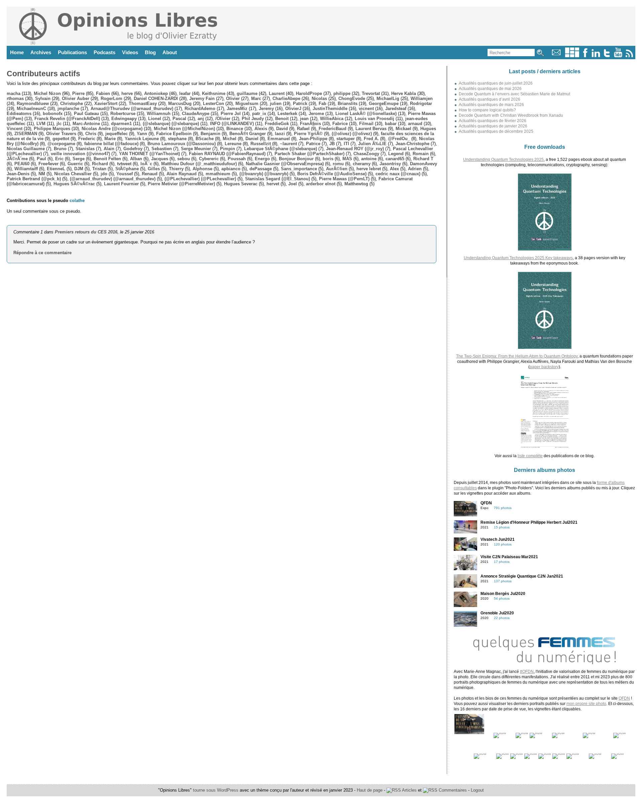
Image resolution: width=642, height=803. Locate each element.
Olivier (233, 98)
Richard (100, 163)
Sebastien (161, 148)
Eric (59, 158)
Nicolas (319, 98)
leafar (185, 93)
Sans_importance (299, 168)
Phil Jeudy (253, 118)
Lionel (154, 118)
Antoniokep (156, 93)
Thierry (176, 168)
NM (41, 173)
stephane (177, 138)
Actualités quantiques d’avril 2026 (489, 99)
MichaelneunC (31, 108)
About (170, 52)
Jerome (316, 113)
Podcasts (104, 52)
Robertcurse (122, 113)
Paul (41, 158)
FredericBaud (332, 128)
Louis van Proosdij (374, 118)
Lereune (233, 143)
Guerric (75, 163)
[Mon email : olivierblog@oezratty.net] (556, 55)
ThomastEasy (143, 103)
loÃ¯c (146, 163)
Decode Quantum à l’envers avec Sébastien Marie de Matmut (514, 94)
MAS (347, 158)
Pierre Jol (231, 113)
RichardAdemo (200, 108)
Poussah (237, 158)
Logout (477, 790)
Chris (90, 133)
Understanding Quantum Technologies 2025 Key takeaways (518, 258)
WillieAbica (331, 118)
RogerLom (111, 98)
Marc (256, 98)
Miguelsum (246, 103)
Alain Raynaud (182, 173)
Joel (292, 183)
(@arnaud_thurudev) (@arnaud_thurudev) (112, 178)
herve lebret (368, 168)
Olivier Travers (61, 133)
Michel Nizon (47, 93)
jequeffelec (116, 133)
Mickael (403, 128)
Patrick (300, 103)
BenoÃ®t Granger (247, 133)
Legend (396, 153)
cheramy (361, 163)
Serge (79, 158)
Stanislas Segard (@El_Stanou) (277, 178)
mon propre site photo (586, 704)
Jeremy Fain (202, 98)
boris (328, 158)
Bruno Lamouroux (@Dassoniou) (181, 143)
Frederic (86, 138)
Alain (109, 148)
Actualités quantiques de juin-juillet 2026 (496, 83)
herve (127, 93)
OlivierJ (293, 108)
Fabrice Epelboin (174, 133)
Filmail (366, 123)
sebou (183, 158)
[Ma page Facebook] (585, 55)
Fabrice (340, 123)
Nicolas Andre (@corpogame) (112, 128)
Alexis (260, 128)
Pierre (78, 93)
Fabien (103, 93)
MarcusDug (180, 103)
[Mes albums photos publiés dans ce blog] (572, 55)
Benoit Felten (107, 158)
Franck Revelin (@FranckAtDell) (67, 118)
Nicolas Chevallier (73, 173)
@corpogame (61, 143)
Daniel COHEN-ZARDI (156, 98)
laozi (280, 133)
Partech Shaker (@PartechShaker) (309, 153)
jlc (59, 123)
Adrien (415, 168)
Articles (409, 790)
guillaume (247, 93)
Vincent (14, 128)
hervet (272, 183)
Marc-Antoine (86, 123)
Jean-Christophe (412, 143)
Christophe (71, 103)
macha (13, 93)
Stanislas (85, 148)
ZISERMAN (25, 133)
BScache (205, 138)
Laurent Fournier (121, 183)
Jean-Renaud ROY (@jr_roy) (355, 148)
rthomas (15, 98)
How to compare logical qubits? (487, 110)
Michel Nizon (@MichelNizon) (184, 128)
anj (201, 118)
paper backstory (544, 367)
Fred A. (371, 138)
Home (17, 52)
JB (332, 143)
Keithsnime (213, 93)
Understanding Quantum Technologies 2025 (503, 160)
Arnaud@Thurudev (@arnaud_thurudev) (132, 108)
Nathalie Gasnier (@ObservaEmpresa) (285, 163)
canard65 (395, 158)
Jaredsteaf (395, 108)
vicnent (366, 108)
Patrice (313, 143)
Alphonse (202, 168)
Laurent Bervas (371, 128)
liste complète (530, 456)
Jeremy (266, 108)
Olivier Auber (75, 98)
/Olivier (222, 118)
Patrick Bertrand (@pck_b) (34, 178)
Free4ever (48, 163)
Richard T (423, 158)
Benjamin (210, 133)
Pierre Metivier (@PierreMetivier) (181, 183)
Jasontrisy (390, 163)
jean (304, 118)
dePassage (260, 168)
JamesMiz (237, 108)
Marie (110, 138)
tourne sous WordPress (216, 790)
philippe (341, 93)
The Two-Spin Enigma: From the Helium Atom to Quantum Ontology (516, 356)
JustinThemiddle (330, 108)
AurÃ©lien (336, 168)
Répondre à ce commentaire (42, 252)
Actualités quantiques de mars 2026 (491, 105)
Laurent (277, 93)
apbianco (230, 168)
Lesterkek (287, 113)
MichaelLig (388, 98)
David (282, 128)
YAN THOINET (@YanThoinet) (149, 153)
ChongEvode (351, 98)
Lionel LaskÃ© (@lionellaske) (366, 113)
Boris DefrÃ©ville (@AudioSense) (331, 173)
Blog (150, 52)
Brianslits (347, 103)
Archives (40, 52)
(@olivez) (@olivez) (352, 133)
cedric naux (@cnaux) (398, 173)
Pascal (179, 118)
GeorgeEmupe (384, 103)
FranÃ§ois (310, 123)
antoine (369, 158)
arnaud (415, 123)
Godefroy (132, 148)
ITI (346, 143)
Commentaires (452, 790)
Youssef (124, 173)
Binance (234, 128)
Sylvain (42, 98)
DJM (78, 168)
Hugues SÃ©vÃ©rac (74, 183)
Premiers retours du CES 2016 (86, 231)
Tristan (99, 168)
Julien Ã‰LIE (372, 143)
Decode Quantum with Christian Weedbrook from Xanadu (511, 115)
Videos (130, 52)
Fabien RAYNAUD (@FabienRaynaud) (227, 153)
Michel (229, 138)
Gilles (154, 168)
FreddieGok (277, 123)
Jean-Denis (18, 173)
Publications (72, 52)
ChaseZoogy (366, 153)
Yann (142, 133)
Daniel (251, 138)
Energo (262, 158)
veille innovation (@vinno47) (80, 153)
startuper (345, 138)
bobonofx (53, 113)
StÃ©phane (127, 168)
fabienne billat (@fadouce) (111, 143)
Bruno (60, 148)
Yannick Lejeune (142, 138)
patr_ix (259, 113)
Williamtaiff (26, 168)
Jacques (159, 158)
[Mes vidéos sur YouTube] (618, 55)
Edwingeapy (124, 118)
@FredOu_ (399, 138)
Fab (322, 103)
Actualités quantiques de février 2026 (492, 121)
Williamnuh (159, 113)
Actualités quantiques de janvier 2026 (493, 126)
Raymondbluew (33, 103)
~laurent (288, 143)
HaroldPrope (309, 93)
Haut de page (370, 790)
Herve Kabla (403, 93)
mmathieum (218, 173)
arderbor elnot (320, 183)
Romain (421, 153)
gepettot (60, 138)
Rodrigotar (421, 103)
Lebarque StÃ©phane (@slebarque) (280, 148)
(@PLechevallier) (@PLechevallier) (200, 178)
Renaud (149, 173)
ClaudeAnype (195, 113)
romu (338, 163)
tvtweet (124, 163)
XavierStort (105, 103)
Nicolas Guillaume (26, 148)
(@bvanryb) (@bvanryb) (263, 173)
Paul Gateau (86, 113)
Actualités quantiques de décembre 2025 (496, 131)
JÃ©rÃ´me (17, 158)
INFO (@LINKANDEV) (232, 123)
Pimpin (227, 148)
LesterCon (213, 103)
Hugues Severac (240, 183)
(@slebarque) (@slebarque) (171, 123)
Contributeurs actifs (43, 73)
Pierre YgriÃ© (308, 133)
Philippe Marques (52, 128)
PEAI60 (21, 163)
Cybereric (209, 158)
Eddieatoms (19, 113)
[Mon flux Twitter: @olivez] (607, 55)
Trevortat (371, 93)
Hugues (428, 128)
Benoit (282, 118)
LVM (40, 123)
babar (391, 123)
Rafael (303, 128)
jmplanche (68, 108)
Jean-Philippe (313, 138)
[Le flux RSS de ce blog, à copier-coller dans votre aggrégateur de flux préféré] (630, 55)
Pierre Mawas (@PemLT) (344, 178)
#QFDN (527, 672)
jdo (104, 173)
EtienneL (56, 168)
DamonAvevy (423, 163)
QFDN (624, 698)
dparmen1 (121, 123)
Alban (136, 158)
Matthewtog (356, 183)
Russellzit (260, 143)
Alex (394, 168)
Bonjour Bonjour (296, 158)
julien (276, 103)
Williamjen (422, 98)
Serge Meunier (196, 148)
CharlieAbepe (286, 98)
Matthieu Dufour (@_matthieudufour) (199, 163)
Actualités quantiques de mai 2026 (490, 89)
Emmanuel (279, 138)
